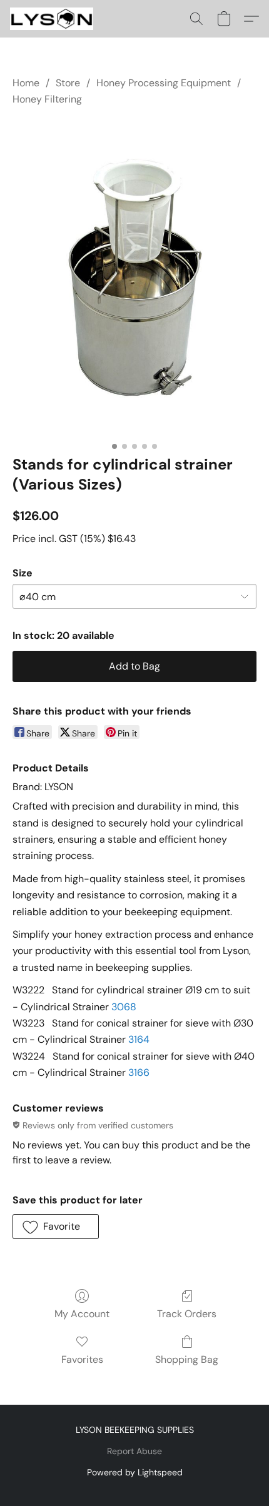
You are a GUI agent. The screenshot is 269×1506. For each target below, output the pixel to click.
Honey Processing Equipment (163, 82)
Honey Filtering (47, 99)
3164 (139, 1039)
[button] (54, 19)
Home (26, 82)
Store (68, 82)
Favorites (82, 1359)
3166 (139, 1072)
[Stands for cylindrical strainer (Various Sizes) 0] (134, 278)
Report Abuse (134, 1451)
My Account (81, 1313)
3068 (123, 1006)
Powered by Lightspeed (135, 1472)
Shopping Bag (186, 1359)
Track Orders (186, 1313)
